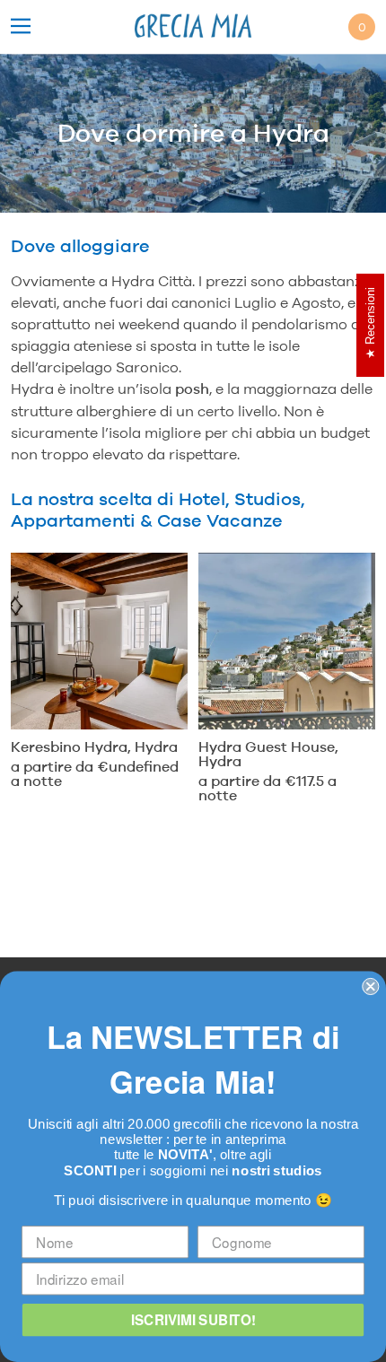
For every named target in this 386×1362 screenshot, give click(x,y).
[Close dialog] (370, 986)
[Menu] (20, 27)
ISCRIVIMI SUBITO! (193, 1320)
